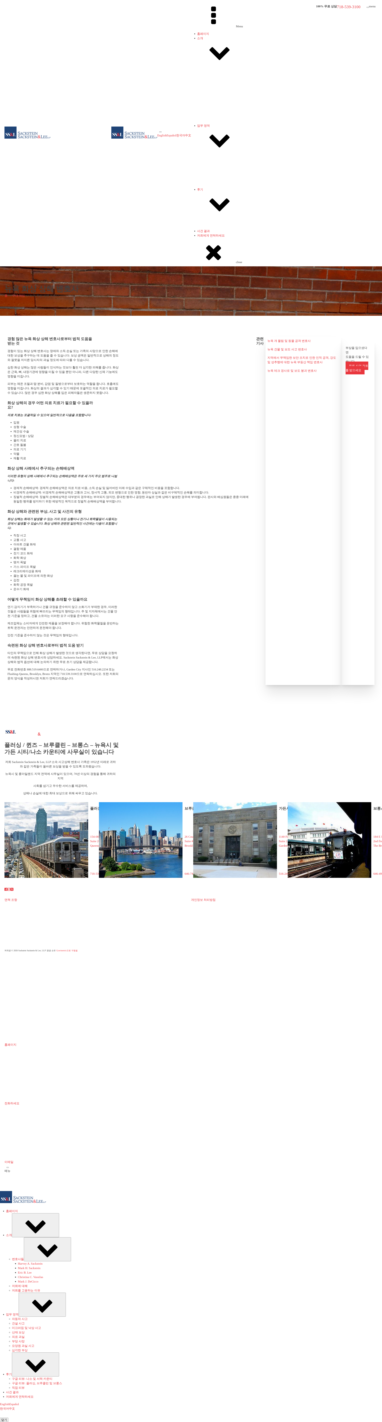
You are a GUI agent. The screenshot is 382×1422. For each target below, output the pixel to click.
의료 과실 (209, 186)
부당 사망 (209, 191)
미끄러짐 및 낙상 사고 (217, 177)
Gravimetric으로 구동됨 (67, 950)
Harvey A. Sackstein (221, 124)
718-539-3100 (349, 7)
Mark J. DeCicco (219, 142)
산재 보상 (209, 182)
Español (171, 135)
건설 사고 (209, 173)
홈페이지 (203, 33)
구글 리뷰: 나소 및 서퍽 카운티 (223, 232)
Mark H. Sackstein (220, 128)
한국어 (180, 135)
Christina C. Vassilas (221, 137)
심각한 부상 (211, 200)
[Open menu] (160, 131)
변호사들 (209, 81)
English (162, 135)
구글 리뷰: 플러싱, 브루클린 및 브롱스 (228, 237)
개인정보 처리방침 (203, 899)
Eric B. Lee (216, 133)
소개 (200, 38)
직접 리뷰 (209, 241)
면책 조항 (10, 899)
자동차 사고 (211, 168)
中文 (188, 135)
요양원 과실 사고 (214, 195)
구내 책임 (18, 295)
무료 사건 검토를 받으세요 (357, 368)
